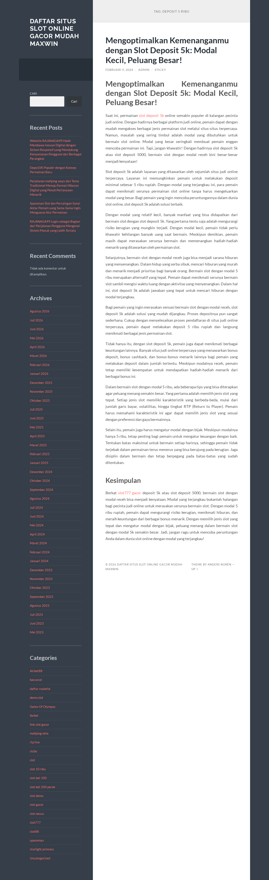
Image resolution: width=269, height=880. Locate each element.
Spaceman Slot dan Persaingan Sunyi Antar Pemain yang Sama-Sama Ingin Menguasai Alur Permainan (55, 207)
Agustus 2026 (39, 311)
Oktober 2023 (40, 587)
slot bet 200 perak (42, 787)
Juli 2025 (36, 409)
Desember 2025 (41, 383)
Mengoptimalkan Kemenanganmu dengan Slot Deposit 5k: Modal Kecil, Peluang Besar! (167, 50)
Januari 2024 (39, 561)
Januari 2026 (39, 373)
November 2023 (41, 579)
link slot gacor (39, 724)
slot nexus (37, 813)
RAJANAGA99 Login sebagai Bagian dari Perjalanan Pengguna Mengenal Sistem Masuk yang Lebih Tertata (55, 225)
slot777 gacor (129, 492)
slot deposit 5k (151, 115)
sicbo (33, 751)
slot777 (35, 822)
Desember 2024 (41, 472)
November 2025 (41, 391)
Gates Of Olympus (42, 706)
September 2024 (41, 490)
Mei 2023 (37, 632)
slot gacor (37, 804)
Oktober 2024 (40, 480)
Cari (33, 93)
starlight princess (42, 849)
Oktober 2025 (40, 400)
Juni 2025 (37, 418)
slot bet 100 (38, 778)
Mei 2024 (37, 525)
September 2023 (41, 597)
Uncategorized (40, 858)
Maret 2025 (38, 445)
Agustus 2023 (39, 605)
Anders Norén (219, 564)
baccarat (36, 680)
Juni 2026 (37, 329)
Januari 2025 (39, 463)
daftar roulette (40, 689)
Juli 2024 (36, 507)
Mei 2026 (37, 338)
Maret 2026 (38, 356)
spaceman (37, 840)
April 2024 (37, 534)
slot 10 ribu (38, 769)
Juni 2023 (37, 623)
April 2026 (37, 347)
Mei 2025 (37, 427)
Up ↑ (195, 569)
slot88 (34, 831)
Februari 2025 (40, 454)
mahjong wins (39, 733)
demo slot (36, 697)
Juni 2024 (37, 516)
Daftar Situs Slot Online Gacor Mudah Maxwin (54, 32)
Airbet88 (36, 671)
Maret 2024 (38, 543)
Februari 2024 (40, 552)
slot (32, 760)
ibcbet (34, 715)
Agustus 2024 (39, 498)
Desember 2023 (41, 570)
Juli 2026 (36, 320)
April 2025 (37, 436)
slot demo (36, 796)
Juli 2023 (36, 614)
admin (144, 69)
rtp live (35, 742)
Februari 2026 (40, 365)
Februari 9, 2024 (119, 69)
